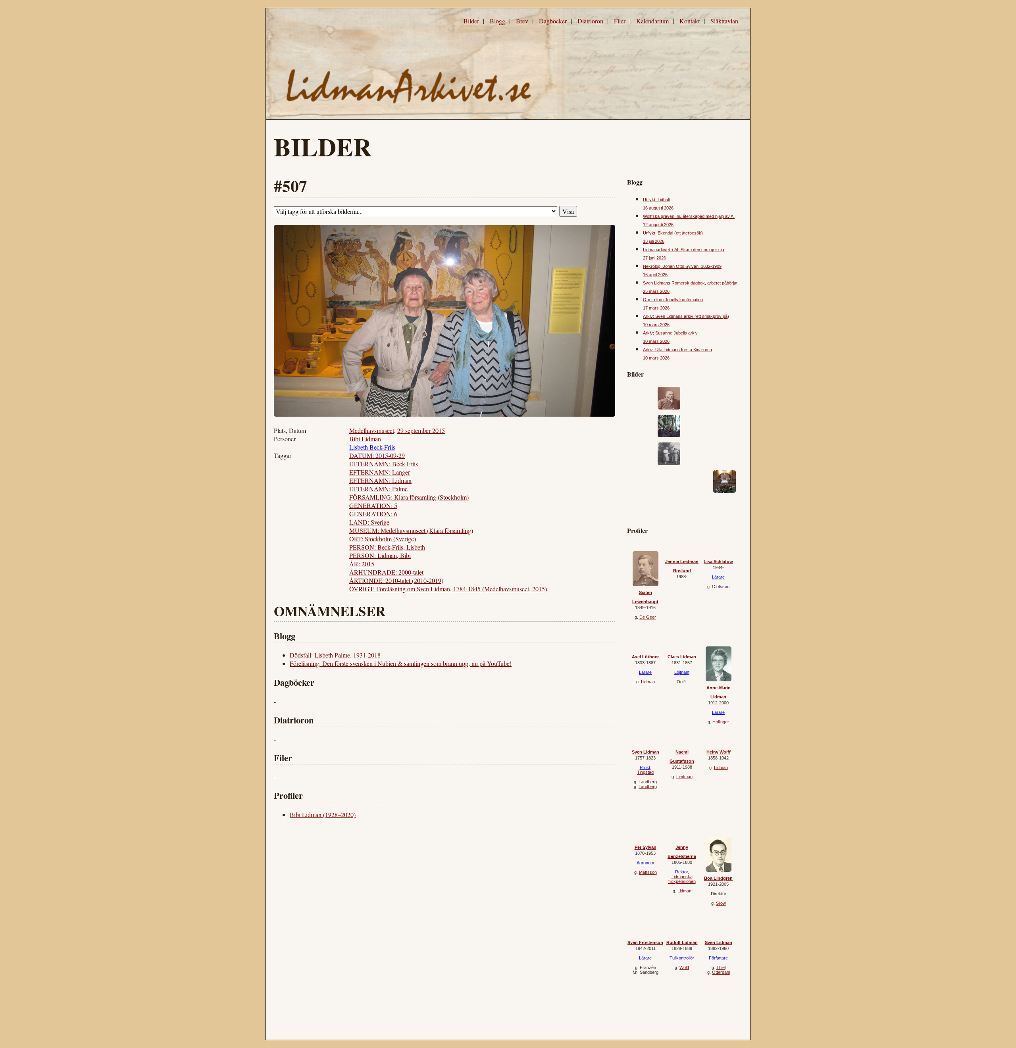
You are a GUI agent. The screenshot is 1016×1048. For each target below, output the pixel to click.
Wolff (684, 967)
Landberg (648, 781)
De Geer (647, 617)
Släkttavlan (724, 21)
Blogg (497, 21)
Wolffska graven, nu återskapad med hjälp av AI (689, 216)
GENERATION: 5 (373, 505)
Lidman (648, 681)
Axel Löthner (645, 656)
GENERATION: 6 (373, 514)
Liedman (684, 776)
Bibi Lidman (365, 439)
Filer (619, 21)
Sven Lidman (645, 752)
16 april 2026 (655, 274)
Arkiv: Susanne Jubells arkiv (670, 333)
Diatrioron (590, 21)
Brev (522, 21)
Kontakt (689, 21)
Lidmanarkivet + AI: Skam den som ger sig (683, 249)
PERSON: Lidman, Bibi (380, 555)
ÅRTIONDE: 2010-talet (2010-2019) (396, 580)
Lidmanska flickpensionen (682, 879)
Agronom (645, 862)
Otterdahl (721, 972)
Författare (718, 958)
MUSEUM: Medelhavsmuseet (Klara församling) (411, 530)
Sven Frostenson (645, 942)
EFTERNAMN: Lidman (380, 480)
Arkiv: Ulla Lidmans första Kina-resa (677, 349)
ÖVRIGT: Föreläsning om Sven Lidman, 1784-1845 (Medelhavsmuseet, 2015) (448, 589)
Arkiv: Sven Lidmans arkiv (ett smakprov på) (686, 316)
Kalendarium (652, 21)
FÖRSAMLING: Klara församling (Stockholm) (409, 497)
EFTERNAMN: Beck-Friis (383, 464)
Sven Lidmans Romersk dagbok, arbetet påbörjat (690, 283)
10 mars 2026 (656, 324)
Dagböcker (553, 21)
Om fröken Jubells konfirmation (673, 299)
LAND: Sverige (369, 522)
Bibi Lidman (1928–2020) (323, 814)
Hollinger (720, 721)
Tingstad (645, 772)
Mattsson (648, 872)
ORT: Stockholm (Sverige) (382, 539)
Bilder (471, 21)
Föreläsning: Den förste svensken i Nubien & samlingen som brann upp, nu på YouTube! (401, 663)
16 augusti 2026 (658, 208)
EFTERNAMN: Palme (378, 489)
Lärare (718, 577)
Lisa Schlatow (718, 561)
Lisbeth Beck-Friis (372, 447)
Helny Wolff (718, 752)
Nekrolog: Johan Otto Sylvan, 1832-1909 (682, 266)
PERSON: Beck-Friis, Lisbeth (387, 547)
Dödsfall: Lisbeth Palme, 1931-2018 (335, 655)
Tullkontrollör (682, 958)
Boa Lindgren (718, 878)
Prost (645, 767)
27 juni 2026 (654, 258)
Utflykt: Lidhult (656, 199)
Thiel (720, 967)
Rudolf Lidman (682, 942)
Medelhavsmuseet (371, 430)
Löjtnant (681, 672)
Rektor (681, 871)
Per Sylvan (645, 847)
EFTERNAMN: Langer (379, 472)
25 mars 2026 (656, 291)
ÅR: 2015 (361, 564)
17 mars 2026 (656, 308)
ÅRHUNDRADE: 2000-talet (386, 572)
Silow (721, 903)
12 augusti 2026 (658, 224)
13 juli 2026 (653, 241)
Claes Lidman (682, 656)
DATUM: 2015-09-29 (377, 455)
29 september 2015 (421, 430)
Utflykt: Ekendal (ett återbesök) (673, 233)
